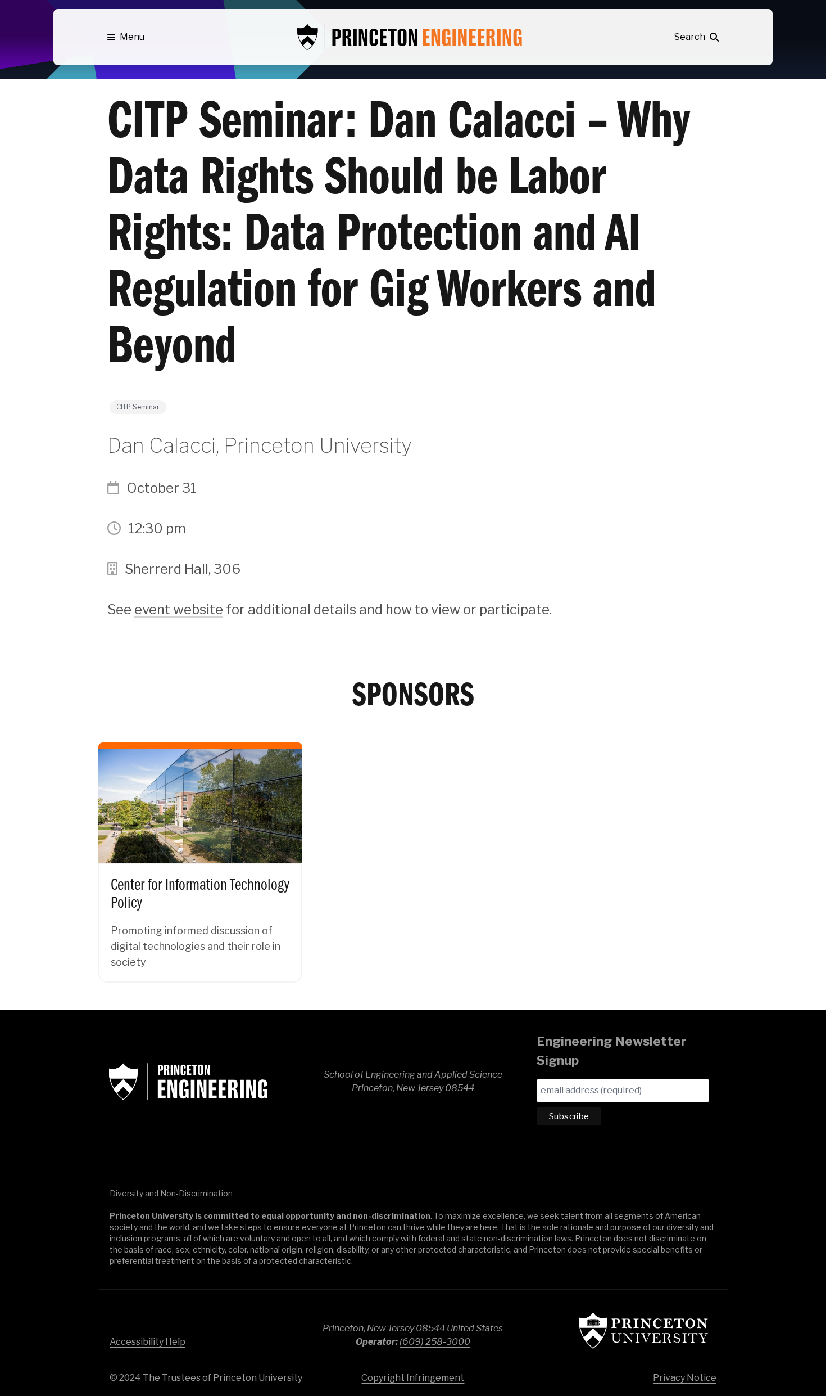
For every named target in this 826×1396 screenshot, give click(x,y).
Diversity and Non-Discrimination (171, 1193)
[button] (125, 37)
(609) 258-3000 (435, 1341)
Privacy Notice (684, 1377)
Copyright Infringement (412, 1377)
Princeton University (643, 1330)
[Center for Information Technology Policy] (200, 853)
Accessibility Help (147, 1341)
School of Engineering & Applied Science (188, 1081)
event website (178, 609)
